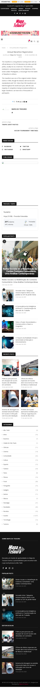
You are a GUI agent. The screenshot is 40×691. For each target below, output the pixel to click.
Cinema (20, 451)
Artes (20, 434)
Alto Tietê (20, 430)
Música (20, 498)
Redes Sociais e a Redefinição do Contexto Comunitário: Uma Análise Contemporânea (20, 280)
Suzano (20, 516)
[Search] (34, 41)
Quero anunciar (23, 10)
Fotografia (20, 486)
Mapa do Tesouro (16, 55)
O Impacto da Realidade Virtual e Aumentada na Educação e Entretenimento (26, 340)
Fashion (20, 469)
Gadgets (20, 490)
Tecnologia (20, 520)
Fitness (20, 477)
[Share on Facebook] (16, 102)
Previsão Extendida (21, 216)
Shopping (35, 8)
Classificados (5, 8)
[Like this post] (14, 102)
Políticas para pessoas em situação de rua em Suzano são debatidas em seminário (9, 382)
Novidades (20, 507)
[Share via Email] (26, 102)
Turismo (20, 524)
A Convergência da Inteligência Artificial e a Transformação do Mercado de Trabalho (26, 308)
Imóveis (21, 8)
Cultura (20, 460)
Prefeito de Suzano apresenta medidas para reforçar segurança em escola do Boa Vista (29, 413)
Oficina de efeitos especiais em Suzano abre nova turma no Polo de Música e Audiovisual (29, 382)
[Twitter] (17, 13)
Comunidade (20, 456)
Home (3, 48)
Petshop (27, 8)
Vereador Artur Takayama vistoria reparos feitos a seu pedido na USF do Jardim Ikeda (26, 293)
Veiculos (14, 10)
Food (20, 481)
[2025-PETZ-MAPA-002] (20, 180)
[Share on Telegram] (24, 102)
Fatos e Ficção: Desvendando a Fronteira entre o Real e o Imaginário (26, 324)
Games (20, 494)
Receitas (20, 511)
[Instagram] (19, 13)
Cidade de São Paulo (20, 443)
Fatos (20, 473)
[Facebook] (14, 13)
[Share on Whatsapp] (22, 102)
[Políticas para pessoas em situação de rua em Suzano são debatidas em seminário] (10, 367)
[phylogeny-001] (20, 33)
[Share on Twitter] (18, 102)
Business (20, 439)
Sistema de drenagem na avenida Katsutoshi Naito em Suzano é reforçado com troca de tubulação (10, 413)
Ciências (20, 447)
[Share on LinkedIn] (20, 102)
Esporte (20, 464)
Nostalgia (20, 503)
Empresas (14, 8)
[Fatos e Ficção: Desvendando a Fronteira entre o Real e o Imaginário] (8, 327)
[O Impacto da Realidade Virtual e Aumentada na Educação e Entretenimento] (8, 343)
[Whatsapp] (22, 13)
